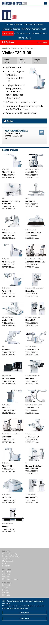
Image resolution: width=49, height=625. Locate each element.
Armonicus (6, 349)
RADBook (6, 574)
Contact (9, 121)
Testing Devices (24, 38)
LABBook (6, 576)
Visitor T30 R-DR (8, 172)
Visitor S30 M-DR (8, 233)
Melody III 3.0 (30, 291)
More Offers (42, 42)
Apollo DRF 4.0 (7, 320)
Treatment (6, 558)
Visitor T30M (7, 466)
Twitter (5, 587)
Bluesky (5, 590)
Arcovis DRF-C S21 (32, 172)
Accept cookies (25, 619)
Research (6, 566)
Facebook (6, 585)
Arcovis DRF (6, 437)
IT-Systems (26, 29)
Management (7, 561)
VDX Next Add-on (8, 378)
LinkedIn (5, 592)
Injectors (18, 24)
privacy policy (19, 606)
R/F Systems (7, 33)
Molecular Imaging (22, 33)
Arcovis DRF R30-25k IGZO (35, 262)
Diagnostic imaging (9, 553)
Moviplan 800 (30, 201)
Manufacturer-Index (10, 579)
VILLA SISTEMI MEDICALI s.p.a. (16, 131)
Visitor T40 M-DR (8, 262)
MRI (11, 24)
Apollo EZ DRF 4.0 (32, 437)
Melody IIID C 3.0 (31, 378)
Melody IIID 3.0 (30, 320)
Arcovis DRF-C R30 (32, 408)
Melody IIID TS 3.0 (32, 497)
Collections (6, 572)
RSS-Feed (6, 595)
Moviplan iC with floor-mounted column (33, 467)
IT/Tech (5, 563)
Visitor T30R (6, 291)
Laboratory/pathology (10, 556)
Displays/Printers (39, 33)
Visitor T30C (6, 497)
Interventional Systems (33, 24)
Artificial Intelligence (11, 29)
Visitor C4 (5, 408)
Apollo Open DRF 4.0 (33, 233)
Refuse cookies (24, 613)
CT (7, 24)
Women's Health (39, 29)
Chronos (5, 526)
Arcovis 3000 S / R (32, 349)
